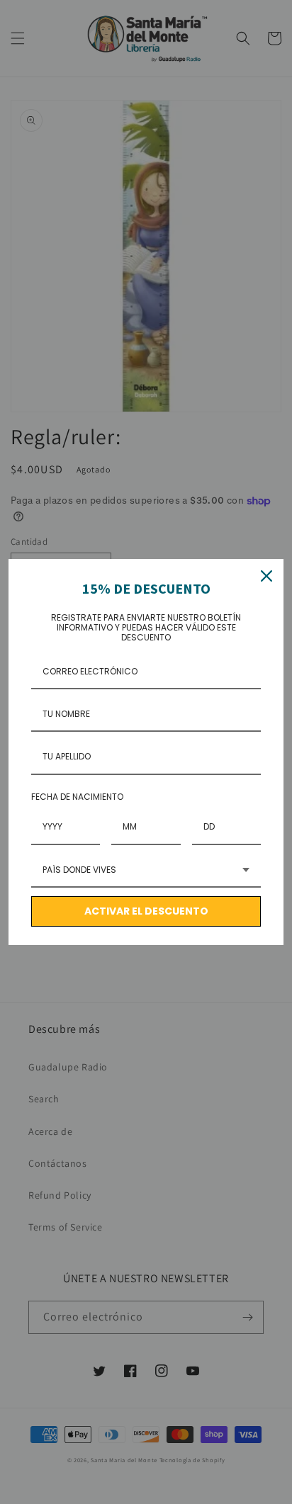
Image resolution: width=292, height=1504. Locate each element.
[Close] (266, 576)
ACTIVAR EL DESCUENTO (146, 911)
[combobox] (146, 871)
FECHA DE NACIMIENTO (77, 797)
